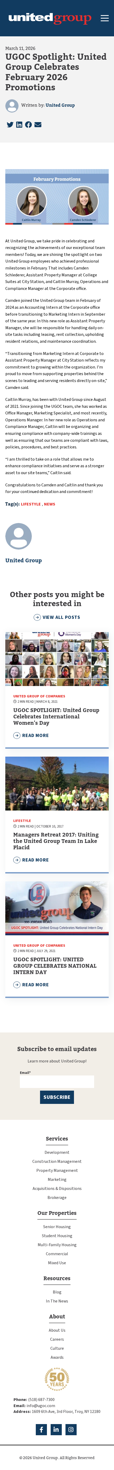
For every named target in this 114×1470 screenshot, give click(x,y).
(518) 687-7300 (41, 1400)
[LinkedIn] (19, 124)
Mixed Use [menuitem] (57, 1263)
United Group (60, 105)
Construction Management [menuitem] (57, 1161)
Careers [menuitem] (57, 1339)
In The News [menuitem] (57, 1301)
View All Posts (62, 617)
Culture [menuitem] (57, 1348)
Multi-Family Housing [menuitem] (57, 1245)
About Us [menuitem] (57, 1330)
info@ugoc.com (41, 1406)
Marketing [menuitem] (57, 1179)
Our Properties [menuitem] (57, 1213)
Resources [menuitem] (57, 1278)
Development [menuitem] (57, 1152)
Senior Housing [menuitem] (57, 1227)
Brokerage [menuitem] (57, 1198)
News (49, 504)
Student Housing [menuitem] (57, 1236)
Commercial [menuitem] (57, 1254)
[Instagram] (71, 1429)
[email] (37, 124)
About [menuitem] (57, 1316)
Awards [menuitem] (57, 1357)
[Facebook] (28, 124)
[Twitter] (10, 124)
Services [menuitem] (57, 1138)
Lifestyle (31, 504)
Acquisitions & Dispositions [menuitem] (57, 1189)
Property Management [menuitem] (57, 1170)
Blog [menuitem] (57, 1292)
